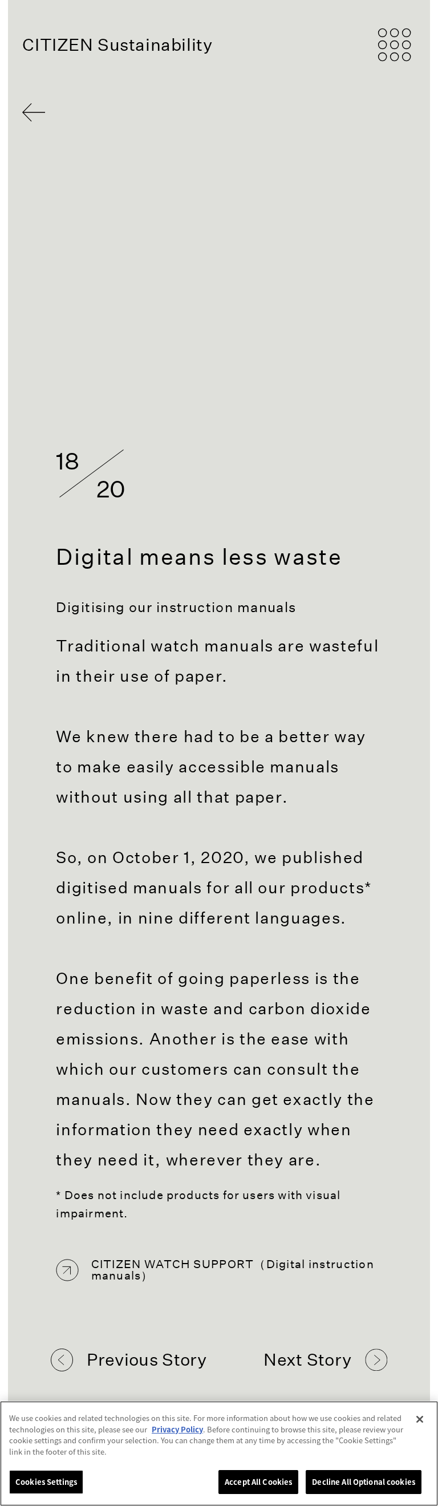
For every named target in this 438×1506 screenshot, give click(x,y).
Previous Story (147, 1359)
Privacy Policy (177, 1429)
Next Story (307, 1359)
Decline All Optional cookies (363, 1481)
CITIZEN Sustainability (117, 44)
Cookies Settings (46, 1481)
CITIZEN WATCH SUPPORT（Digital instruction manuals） (232, 1270)
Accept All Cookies (258, 1481)
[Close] (419, 1419)
